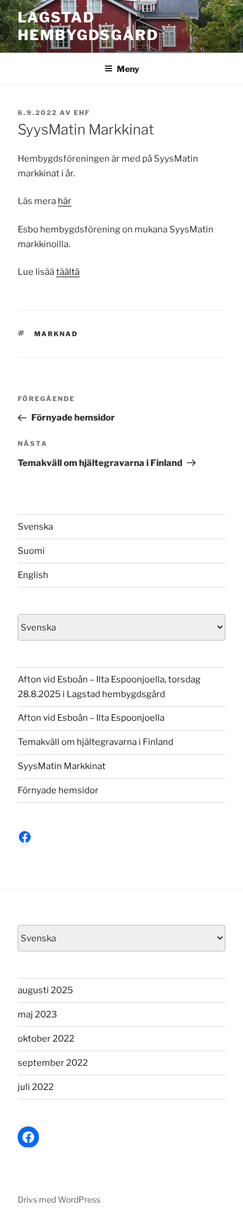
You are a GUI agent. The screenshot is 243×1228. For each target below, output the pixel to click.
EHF (82, 113)
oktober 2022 (46, 1038)
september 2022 (53, 1063)
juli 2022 (36, 1087)
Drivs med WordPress (59, 1199)
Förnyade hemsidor (58, 790)
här (64, 201)
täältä (68, 272)
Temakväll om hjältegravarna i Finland (95, 742)
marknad (56, 334)
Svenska (35, 526)
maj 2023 (37, 1014)
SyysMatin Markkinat (62, 766)
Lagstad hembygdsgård (88, 26)
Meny (128, 69)
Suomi (31, 551)
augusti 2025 (45, 990)
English (33, 575)
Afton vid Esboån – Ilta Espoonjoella (91, 717)
